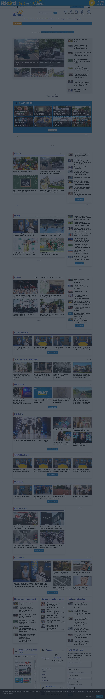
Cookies (35, 376)
